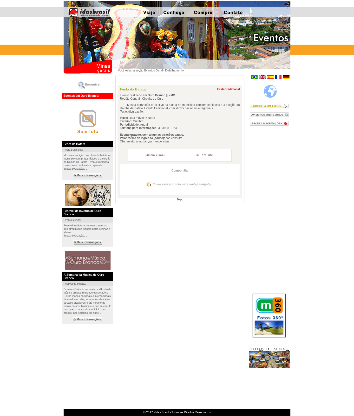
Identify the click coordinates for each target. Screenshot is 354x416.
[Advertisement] (270, 206)
